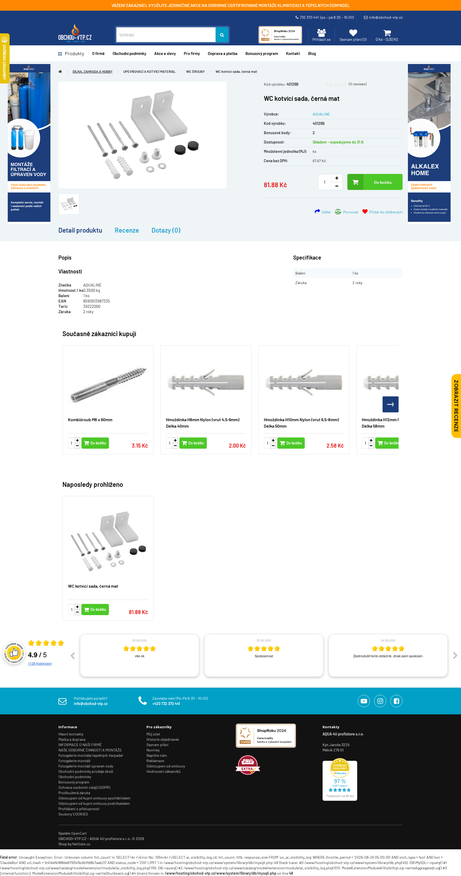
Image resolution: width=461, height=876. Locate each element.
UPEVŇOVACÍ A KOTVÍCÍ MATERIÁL (149, 71)
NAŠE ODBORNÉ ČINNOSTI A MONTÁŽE (90, 750)
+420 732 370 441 (166, 703)
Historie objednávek (162, 739)
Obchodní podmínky (74, 776)
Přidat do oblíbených (385, 212)
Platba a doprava (71, 739)
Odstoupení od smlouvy (165, 766)
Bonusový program (261, 53)
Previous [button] (72, 655)
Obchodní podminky (129, 53)
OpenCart (79, 833)
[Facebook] (396, 701)
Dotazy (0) (166, 230)
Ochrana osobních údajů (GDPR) (84, 787)
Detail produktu (80, 230)
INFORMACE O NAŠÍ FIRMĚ (80, 744)
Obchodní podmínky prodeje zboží (85, 771)
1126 (40, 663)
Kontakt (293, 53)
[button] (391, 404)
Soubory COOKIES (73, 814)
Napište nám (156, 755)
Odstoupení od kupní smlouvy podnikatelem (94, 803)
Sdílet (325, 212)
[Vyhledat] (222, 34)
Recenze (127, 230)
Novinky (153, 750)
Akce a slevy (165, 53)
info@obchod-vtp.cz (386, 17)
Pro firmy (192, 53)
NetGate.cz (81, 844)
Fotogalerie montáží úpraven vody (85, 766)
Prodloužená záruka (74, 792)
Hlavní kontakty (70, 734)
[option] (139, 655)
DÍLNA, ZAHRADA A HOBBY (93, 71)
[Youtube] (364, 701)
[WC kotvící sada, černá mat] (142, 135)
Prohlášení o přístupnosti (79, 808)
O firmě (98, 53)
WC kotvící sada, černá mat (236, 71)
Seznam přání (157, 744)
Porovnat (350, 212)
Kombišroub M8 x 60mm (90, 419)
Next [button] (455, 655)
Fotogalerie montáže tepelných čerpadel (90, 755)
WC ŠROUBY (195, 71)
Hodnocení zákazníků (163, 771)
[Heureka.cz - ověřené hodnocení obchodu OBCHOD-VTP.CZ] (340, 779)
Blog (312, 53)
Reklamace (155, 760)
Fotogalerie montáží (74, 760)
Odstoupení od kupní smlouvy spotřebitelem (94, 798)
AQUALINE (321, 114)
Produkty (73, 53)
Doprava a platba (222, 53)
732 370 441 (327, 17)
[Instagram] (380, 701)
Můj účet (153, 734)
